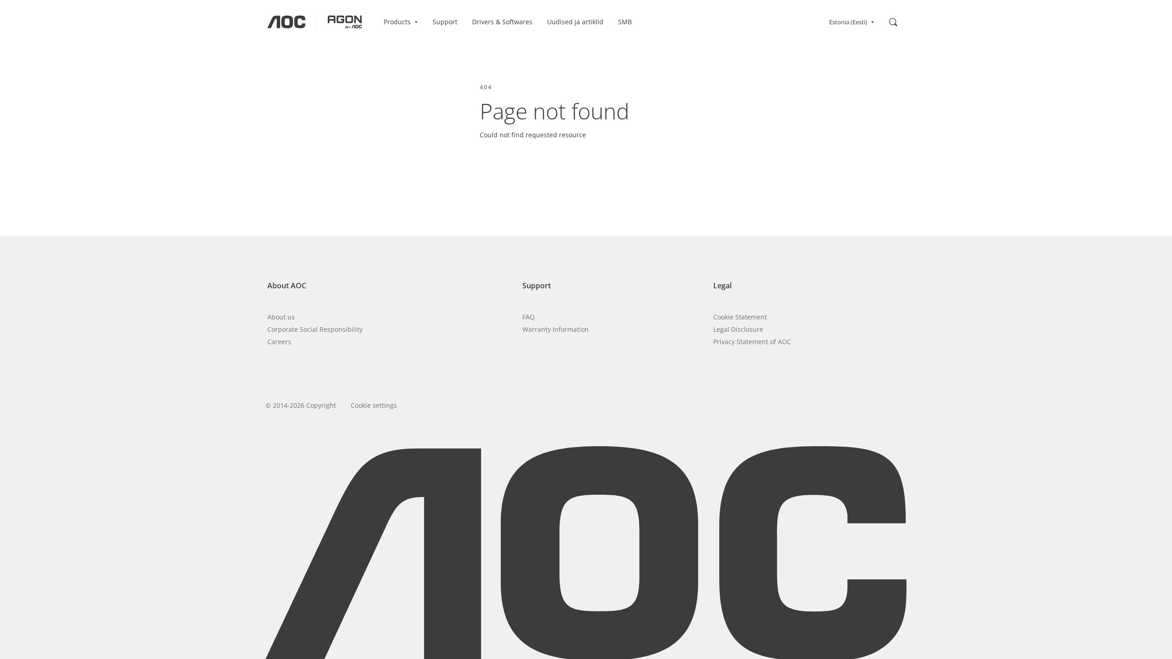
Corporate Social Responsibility (315, 329)
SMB (625, 21)
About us (281, 317)
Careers (279, 341)
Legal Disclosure (738, 329)
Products (397, 21)
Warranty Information (555, 329)
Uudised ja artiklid (575, 21)
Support (445, 21)
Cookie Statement (740, 317)
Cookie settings (374, 405)
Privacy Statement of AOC (752, 341)
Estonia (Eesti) (848, 22)
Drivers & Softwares (502, 21)
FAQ (528, 317)
